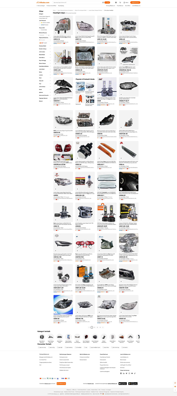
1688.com (74, 389)
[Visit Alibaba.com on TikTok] (135, 373)
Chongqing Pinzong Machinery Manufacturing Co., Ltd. (63, 198)
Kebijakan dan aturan (64, 370)
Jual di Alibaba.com (124, 357)
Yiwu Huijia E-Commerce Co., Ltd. (126, 290)
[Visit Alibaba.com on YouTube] (132, 373)
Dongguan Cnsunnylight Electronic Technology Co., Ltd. (107, 229)
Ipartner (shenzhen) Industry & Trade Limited (106, 136)
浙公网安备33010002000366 (111, 393)
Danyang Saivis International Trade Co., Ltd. (128, 259)
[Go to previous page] (89, 327)
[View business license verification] (101, 394)
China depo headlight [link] (108, 10)
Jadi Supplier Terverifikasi (125, 365)
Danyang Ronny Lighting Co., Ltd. (82, 321)
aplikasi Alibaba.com (112, 383)
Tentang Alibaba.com (44, 354)
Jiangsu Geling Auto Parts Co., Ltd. (61, 42)
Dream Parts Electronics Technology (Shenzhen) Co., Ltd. (63, 229)
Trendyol (103, 389)
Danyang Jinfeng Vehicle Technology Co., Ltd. (85, 42)
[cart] (120, 2)
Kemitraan (122, 367)
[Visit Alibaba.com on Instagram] (129, 373)
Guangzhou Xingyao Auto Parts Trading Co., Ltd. (63, 259)
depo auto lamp (43, 347)
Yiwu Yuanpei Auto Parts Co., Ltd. (82, 136)
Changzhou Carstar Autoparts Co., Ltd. (105, 259)
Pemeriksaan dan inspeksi (65, 367)
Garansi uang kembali (64, 359)
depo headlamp (69, 347)
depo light (60, 347)
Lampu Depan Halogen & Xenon (95, 10)
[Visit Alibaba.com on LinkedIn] (124, 373)
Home (54, 10)
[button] (103, 2)
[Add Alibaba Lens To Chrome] (61, 383)
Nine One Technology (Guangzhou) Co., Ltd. (128, 103)
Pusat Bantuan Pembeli (105, 357)
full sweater (125, 347)
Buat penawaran (83, 359)
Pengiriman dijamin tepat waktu (66, 362)
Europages (108, 389)
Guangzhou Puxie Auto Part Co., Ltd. (105, 198)
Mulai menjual (123, 359)
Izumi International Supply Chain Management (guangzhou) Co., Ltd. (128, 167)
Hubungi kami (103, 359)
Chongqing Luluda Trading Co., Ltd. (82, 229)
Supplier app (91, 383)
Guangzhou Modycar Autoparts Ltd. (83, 259)
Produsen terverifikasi (84, 357)
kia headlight (78, 347)
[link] (175, 383)
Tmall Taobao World (82, 389)
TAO (99, 389)
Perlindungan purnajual (64, 365)
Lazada (88, 389)
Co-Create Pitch (42, 359)
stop (86, 347)
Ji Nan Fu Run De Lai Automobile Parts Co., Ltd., (128, 136)
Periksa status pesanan (125, 362)
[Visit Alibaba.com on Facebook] (121, 373)
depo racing (52, 347)
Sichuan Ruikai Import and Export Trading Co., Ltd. (128, 72)
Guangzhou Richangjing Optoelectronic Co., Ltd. (128, 229)
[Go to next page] (103, 327)
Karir (40, 365)
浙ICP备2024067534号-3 (123, 393)
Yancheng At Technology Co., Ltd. (104, 167)
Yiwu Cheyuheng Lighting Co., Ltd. (104, 72)
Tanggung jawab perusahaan (45, 362)
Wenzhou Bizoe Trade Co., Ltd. (60, 321)
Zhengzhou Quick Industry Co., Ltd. (82, 72)
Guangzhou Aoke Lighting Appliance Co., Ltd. (85, 290)
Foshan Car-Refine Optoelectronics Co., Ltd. (63, 290)
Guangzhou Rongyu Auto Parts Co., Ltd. (62, 103)
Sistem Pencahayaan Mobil (80, 10)
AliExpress (69, 389)
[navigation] (44, 169)
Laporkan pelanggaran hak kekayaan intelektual (107, 368)
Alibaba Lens (47, 383)
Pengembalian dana (104, 365)
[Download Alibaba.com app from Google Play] (133, 383)
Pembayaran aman (63, 357)
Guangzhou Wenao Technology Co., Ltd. (105, 103)
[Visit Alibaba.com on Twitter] (126, 373)
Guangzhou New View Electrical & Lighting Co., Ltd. (128, 42)
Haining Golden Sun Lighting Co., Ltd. (83, 198)
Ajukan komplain (103, 362)
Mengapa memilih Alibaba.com (45, 357)
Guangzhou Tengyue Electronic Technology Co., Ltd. (63, 72)
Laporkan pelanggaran (105, 371)
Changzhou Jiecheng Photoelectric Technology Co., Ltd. (85, 167)
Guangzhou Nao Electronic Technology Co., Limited (107, 42)
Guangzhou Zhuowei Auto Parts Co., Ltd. (127, 198)
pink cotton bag (116, 347)
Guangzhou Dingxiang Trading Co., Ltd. (62, 167)
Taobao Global (94, 389)
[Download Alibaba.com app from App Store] (123, 383)
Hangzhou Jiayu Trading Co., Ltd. (60, 135)
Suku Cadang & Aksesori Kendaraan (65, 10)
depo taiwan (106, 347)
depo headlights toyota (95, 347)
